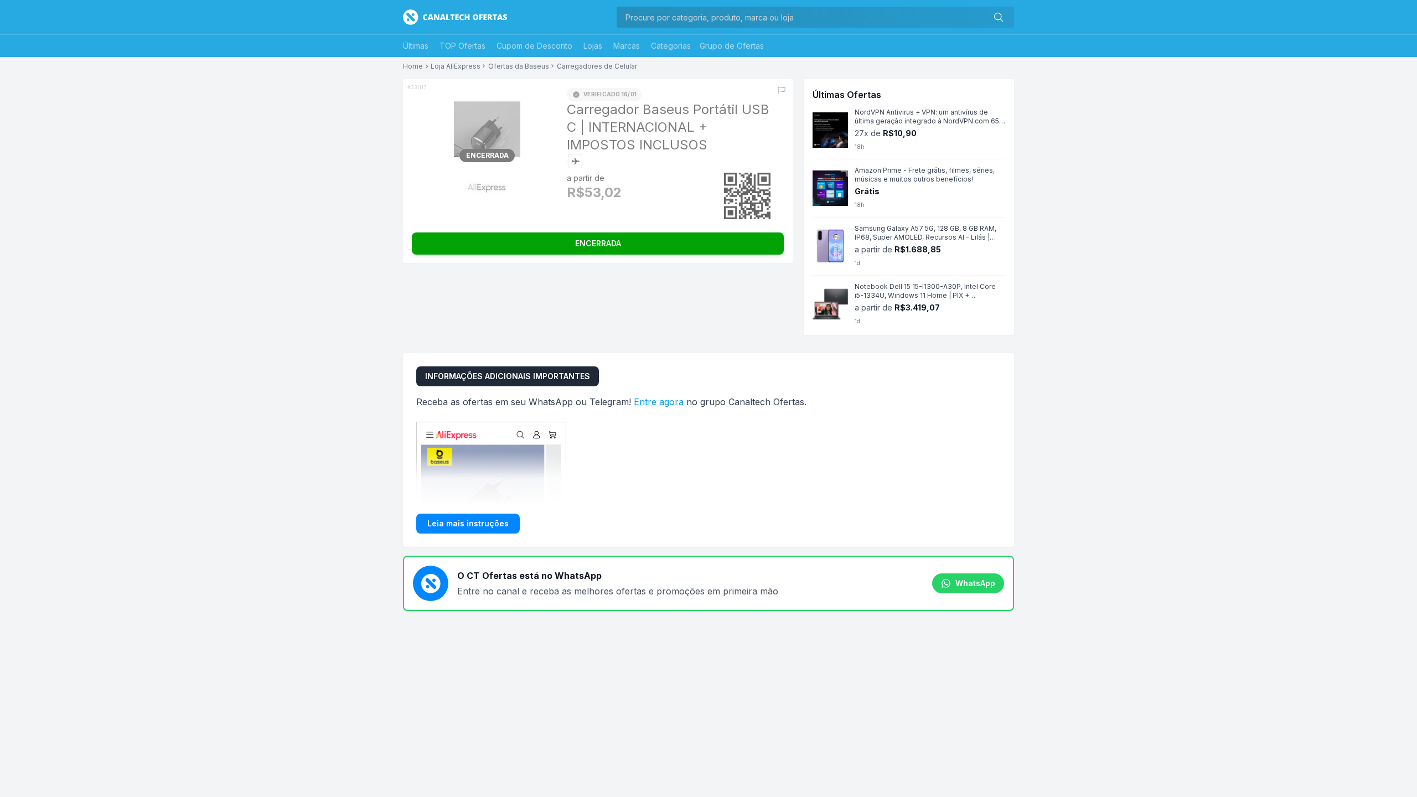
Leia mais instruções (468, 523)
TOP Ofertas (462, 45)
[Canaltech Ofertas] (455, 17)
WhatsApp (975, 583)
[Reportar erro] (781, 90)
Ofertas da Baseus (518, 66)
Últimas (415, 45)
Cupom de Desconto (534, 45)
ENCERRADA (598, 243)
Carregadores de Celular (597, 66)
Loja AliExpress (455, 66)
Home (413, 66)
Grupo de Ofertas (732, 45)
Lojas (592, 45)
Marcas (626, 45)
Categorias (671, 45)
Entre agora (659, 401)
